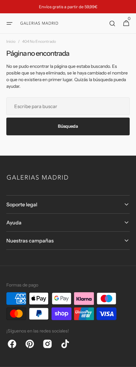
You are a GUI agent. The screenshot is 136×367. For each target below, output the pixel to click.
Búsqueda (68, 126)
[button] (9, 23)
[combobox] (68, 106)
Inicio (10, 41)
